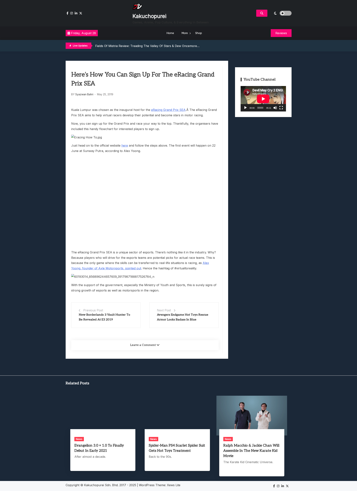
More (184, 33)
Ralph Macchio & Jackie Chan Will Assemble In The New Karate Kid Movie (251, 450)
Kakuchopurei (149, 16)
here (124, 145)
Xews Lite (173, 485)
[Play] (245, 108)
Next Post (164, 310)
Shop (198, 33)
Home (170, 33)
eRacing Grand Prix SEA (168, 110)
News (79, 438)
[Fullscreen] (281, 108)
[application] (263, 98)
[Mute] (275, 108)
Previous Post (93, 310)
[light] (280, 13)
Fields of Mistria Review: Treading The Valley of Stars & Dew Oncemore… (147, 46)
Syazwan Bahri (84, 94)
